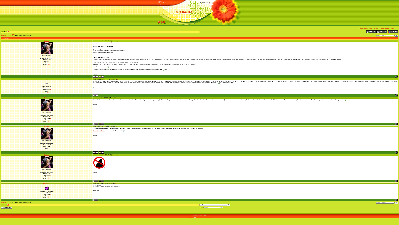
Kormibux (14, 35)
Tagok (377, 28)
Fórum (2, 35)
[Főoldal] (159, 21)
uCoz (195, 217)
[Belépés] (164, 21)
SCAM (9, 35)
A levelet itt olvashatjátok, (99, 130)
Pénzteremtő (46, 183)
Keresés (392, 28)
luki (47, 79)
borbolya (13, 34)
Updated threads (363, 28)
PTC (6, 35)
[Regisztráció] (162, 21)
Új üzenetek (372, 28)
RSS (209, 3)
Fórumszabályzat (384, 28)
